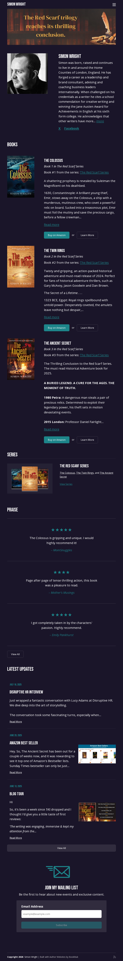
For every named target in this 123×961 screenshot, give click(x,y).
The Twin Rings (54, 250)
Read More (16, 721)
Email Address (32, 906)
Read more (51, 224)
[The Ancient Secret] (20, 359)
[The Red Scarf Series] (29, 479)
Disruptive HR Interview (26, 692)
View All (15, 654)
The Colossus (53, 160)
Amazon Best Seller (24, 743)
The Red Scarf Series (94, 172)
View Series (66, 484)
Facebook (71, 128)
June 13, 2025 (16, 786)
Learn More (87, 235)
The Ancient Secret (57, 343)
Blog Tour (17, 794)
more (100, 121)
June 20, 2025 (16, 735)
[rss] (114, 957)
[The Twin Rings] (20, 267)
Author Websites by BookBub (64, 956)
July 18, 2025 (15, 684)
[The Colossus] (20, 177)
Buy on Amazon (57, 235)
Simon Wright (16, 4)
